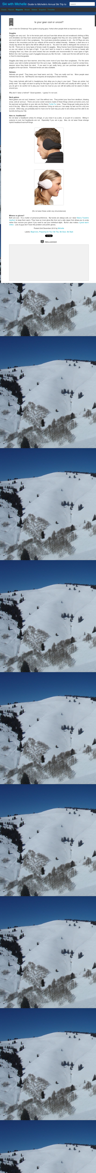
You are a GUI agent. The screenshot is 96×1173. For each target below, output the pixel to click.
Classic (3, 9)
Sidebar (34, 9)
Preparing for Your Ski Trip (49, 232)
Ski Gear (63, 232)
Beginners (34, 232)
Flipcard (11, 9)
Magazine (19, 9)
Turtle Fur (52, 104)
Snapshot (42, 9)
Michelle (61, 228)
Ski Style (70, 232)
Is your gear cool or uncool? (48, 22)
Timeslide (51, 9)
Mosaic (27, 9)
